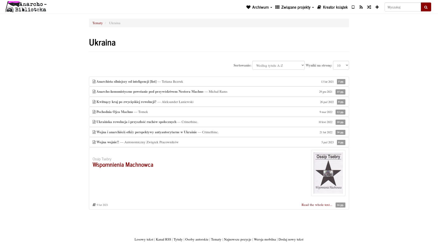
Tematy (97, 22)
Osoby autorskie (197, 239)
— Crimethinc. (220, 121)
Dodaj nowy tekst (291, 239)
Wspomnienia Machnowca (123, 164)
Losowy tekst (144, 239)
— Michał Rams (220, 91)
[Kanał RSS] (361, 7)
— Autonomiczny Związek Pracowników (220, 141)
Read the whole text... (317, 204)
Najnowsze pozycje (237, 239)
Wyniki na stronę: (319, 65)
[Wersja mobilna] (353, 7)
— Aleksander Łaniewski (220, 101)
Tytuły (178, 239)
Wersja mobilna (265, 239)
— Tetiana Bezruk (220, 81)
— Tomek (220, 111)
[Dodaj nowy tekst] (377, 7)
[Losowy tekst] (369, 7)
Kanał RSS (163, 239)
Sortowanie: (242, 65)
